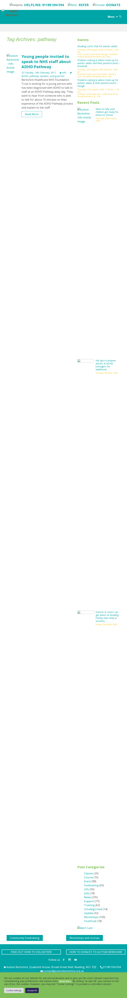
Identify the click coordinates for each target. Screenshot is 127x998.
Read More (32, 114)
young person (57, 76)
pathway (34, 76)
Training (89, 905)
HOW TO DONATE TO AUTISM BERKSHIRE (95, 952)
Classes (88, 873)
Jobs (86, 893)
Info (64, 72)
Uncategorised (93, 909)
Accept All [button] (32, 990)
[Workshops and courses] (67, 937)
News (87, 897)
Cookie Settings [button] (14, 990)
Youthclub (90, 921)
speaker (44, 76)
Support (89, 901)
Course (88, 877)
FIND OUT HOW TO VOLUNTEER (31, 952)
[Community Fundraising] (8, 937)
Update (88, 913)
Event (87, 881)
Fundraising (91, 885)
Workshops (91, 917)
